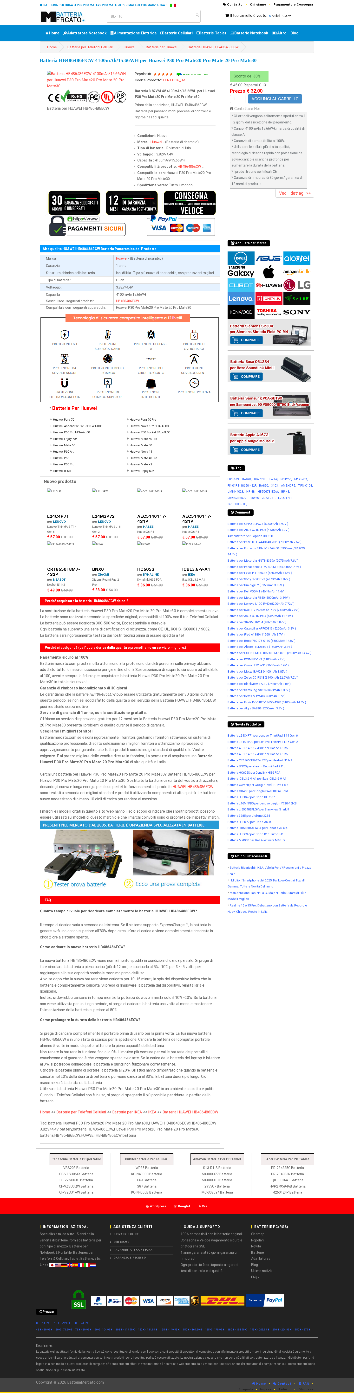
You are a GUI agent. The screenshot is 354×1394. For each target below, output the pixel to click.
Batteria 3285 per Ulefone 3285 (249, 815)
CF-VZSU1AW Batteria (76, 1192)
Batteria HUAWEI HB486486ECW (213, 47)
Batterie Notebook (251, 33)
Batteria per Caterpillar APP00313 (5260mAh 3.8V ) (262, 628)
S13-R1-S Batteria (217, 1168)
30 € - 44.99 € (82, 1323)
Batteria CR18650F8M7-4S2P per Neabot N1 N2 (260, 760)
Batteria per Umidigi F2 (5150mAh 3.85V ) (256, 585)
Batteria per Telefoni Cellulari (90, 47)
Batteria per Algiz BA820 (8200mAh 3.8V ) (256, 708)
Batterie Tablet (212, 33)
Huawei (129, 47)
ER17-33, (234, 479)
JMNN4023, (236, 491)
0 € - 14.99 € (43, 1323)
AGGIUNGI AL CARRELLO (275, 98)
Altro (282, 33)
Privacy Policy (126, 1234)
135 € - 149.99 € (170, 1329)
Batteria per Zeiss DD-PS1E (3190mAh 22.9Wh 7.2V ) (263, 677)
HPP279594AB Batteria (288, 1186)
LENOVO (59, 521)
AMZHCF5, (288, 485)
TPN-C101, (305, 485)
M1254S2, (301, 479)
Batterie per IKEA (127, 1112)
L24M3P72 (103, 516)
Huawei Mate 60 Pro (143, 439)
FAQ (305, 1383)
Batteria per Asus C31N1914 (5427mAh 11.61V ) (260, 616)
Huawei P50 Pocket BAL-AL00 (150, 432)
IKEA (191, 574)
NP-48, (250, 491)
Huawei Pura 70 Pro (143, 419)
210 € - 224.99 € (282, 1329)
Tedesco (284, 1389)
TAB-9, (273, 479)
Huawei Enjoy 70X (65, 439)
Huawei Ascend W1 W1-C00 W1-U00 (77, 426)
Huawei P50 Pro (63, 464)
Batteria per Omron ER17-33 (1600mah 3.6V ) (258, 665)
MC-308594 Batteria (217, 1192)
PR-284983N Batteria (287, 1174)
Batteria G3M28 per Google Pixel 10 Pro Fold (258, 785)
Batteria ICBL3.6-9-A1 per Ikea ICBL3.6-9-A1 (257, 778)
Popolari (257, 1240)
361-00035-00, (237, 504)
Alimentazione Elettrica (135, 33)
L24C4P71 (58, 516)
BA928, (247, 479)
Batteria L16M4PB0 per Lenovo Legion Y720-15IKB (262, 803)
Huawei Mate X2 (141, 464)
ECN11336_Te (174, 80)
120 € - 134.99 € (147, 1329)
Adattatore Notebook (87, 33)
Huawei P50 (61, 458)
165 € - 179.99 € (214, 1329)
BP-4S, (285, 491)
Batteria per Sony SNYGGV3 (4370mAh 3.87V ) (259, 579)
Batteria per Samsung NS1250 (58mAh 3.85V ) (259, 690)
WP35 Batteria (147, 1168)
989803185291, (238, 498)
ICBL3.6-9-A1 (196, 569)
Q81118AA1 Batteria (287, 1180)
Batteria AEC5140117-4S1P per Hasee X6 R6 (258, 748)
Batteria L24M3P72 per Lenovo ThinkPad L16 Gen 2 (263, 742)
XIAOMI (103, 574)
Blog (294, 33)
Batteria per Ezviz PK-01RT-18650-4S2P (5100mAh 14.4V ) (267, 702)
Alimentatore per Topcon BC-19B (250, 536)
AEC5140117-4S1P (151, 519)
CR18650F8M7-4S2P (63, 571)
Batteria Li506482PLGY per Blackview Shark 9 (258, 809)
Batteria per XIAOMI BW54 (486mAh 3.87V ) (257, 622)
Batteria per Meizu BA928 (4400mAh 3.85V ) (257, 671)
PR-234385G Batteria (287, 1168)
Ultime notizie (262, 1271)
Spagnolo (246, 1389)
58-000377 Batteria (217, 1174)
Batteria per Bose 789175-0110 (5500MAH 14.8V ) (261, 640)
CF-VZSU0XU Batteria (76, 1180)
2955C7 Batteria (217, 1186)
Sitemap (257, 1234)
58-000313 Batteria (217, 1180)
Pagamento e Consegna (293, 4)
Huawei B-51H (62, 471)
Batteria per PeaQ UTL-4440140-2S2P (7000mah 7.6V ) (265, 542)
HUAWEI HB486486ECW (192, 786)
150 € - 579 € (302, 1329)
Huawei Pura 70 (63, 419)
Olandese (306, 1389)
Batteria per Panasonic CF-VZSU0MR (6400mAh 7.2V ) (264, 567)
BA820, (264, 485)
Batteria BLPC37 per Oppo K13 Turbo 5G (255, 834)
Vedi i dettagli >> (295, 193)
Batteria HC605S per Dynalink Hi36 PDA (254, 772)
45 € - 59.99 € (44, 1329)
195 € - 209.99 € (259, 1329)
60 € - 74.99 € (64, 1329)
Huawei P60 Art (63, 451)
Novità (256, 1246)
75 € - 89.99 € (83, 1329)
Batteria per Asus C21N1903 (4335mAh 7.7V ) (258, 530)
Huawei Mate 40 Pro (143, 458)
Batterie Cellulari (177, 33)
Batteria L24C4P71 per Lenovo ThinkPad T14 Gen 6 (263, 735)
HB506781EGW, (268, 491)
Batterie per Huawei (161, 47)
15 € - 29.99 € (62, 1323)
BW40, (255, 498)
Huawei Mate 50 (141, 445)
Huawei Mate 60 (64, 445)
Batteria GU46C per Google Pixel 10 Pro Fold (258, 791)
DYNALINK (151, 574)
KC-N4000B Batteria (146, 1192)
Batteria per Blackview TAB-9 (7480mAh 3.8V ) (259, 684)
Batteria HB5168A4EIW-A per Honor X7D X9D (258, 828)
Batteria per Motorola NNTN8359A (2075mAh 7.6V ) (263, 560)
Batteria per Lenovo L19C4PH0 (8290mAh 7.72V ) (261, 603)
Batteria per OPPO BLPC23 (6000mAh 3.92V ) (258, 524)
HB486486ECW (189, 167)
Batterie (257, 1252)
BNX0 (98, 569)
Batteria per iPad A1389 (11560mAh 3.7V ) (256, 634)
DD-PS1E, (260, 479)
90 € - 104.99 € (103, 1329)
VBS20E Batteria (76, 1168)
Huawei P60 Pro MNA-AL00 (71, 432)
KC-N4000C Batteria (146, 1174)
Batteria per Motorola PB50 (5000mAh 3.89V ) (259, 597)
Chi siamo (258, 4)
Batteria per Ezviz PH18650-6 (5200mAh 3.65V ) (260, 573)
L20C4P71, (285, 498)
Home (54, 33)
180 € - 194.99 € (237, 1329)
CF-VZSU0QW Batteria (76, 1186)
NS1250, (286, 479)
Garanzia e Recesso (130, 1257)
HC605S (145, 569)
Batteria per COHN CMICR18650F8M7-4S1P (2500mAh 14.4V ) (269, 653)
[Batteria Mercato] (68, 16)
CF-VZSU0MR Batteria (76, 1174)
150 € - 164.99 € (192, 1329)
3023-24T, (269, 498)
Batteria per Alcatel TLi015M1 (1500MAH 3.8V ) (260, 647)
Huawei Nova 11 (141, 451)
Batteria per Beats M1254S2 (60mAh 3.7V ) (257, 696)
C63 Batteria (147, 1180)
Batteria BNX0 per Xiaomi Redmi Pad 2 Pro (257, 766)
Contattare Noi (247, 108)
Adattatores (260, 1258)
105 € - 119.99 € (125, 1329)
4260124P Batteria (287, 1192)
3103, (275, 485)
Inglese (265, 1389)
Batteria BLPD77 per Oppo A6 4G (250, 822)
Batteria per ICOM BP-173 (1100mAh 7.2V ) (256, 659)
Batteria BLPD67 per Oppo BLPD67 (251, 797)
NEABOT (59, 579)
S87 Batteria (147, 1186)
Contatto (234, 4)
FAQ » (255, 1277)
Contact (283, 1383)
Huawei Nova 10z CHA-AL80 (149, 426)
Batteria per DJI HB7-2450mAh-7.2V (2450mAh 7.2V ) (264, 610)
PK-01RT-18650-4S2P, (242, 485)
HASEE (148, 526)
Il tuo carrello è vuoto (248, 15)
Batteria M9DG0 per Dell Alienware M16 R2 (256, 840)
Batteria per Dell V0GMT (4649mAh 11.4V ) (257, 591)
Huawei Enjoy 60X (142, 471)
